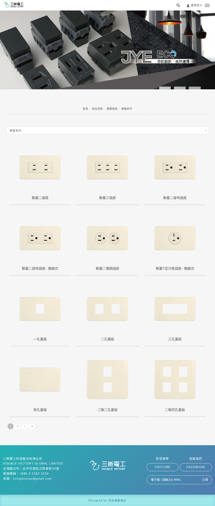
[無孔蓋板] (40, 379)
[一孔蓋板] (40, 308)
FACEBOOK (196, 467)
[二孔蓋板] (107, 308)
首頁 (85, 108)
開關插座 (112, 108)
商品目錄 (97, 108)
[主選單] (207, 5)
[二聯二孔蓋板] (107, 379)
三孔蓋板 (175, 339)
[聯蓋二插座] (40, 167)
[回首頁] (13, 4)
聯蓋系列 (126, 108)
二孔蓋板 (107, 339)
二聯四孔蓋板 (175, 410)
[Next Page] (25, 426)
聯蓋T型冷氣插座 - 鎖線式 (175, 268)
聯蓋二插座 (40, 198)
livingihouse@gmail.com (32, 478)
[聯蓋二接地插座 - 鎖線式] (40, 238)
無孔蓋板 (40, 410)
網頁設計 (120, 500)
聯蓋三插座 (107, 198)
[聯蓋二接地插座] (175, 167)
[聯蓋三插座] (107, 167)
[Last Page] (32, 426)
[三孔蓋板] (175, 308)
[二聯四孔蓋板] (175, 379)
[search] (179, 5)
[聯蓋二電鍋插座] (107, 238)
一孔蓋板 (40, 339)
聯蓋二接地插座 (175, 198)
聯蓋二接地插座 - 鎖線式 (40, 268)
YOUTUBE (162, 467)
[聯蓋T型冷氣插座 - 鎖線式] (175, 238)
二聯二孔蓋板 (107, 410)
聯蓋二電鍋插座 (107, 268)
